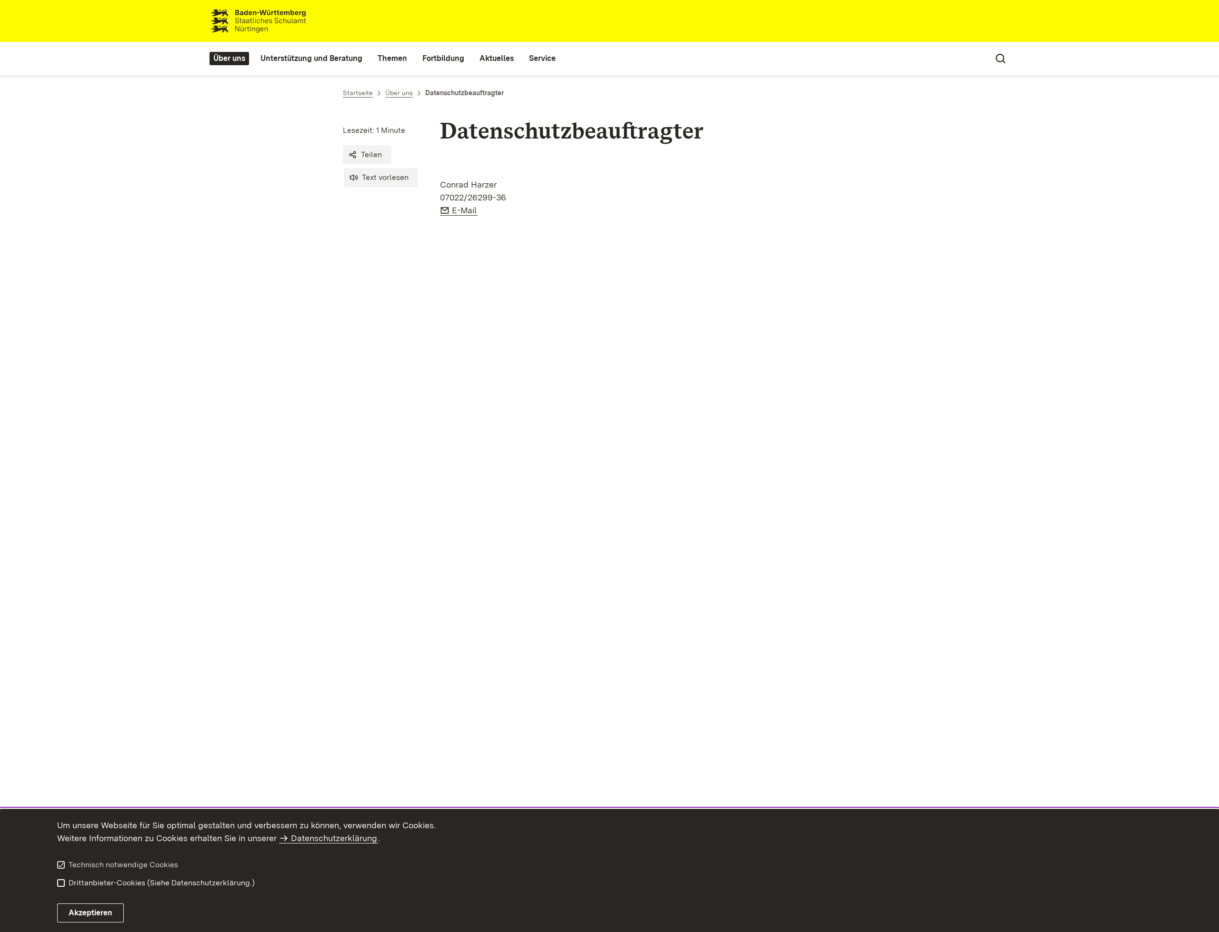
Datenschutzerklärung (334, 838)
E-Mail (465, 210)
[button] (367, 154)
